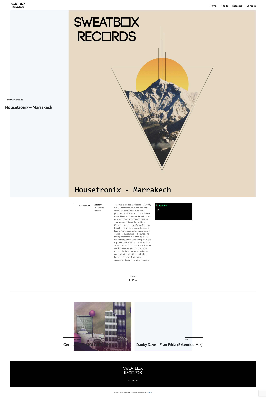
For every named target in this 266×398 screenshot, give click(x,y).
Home (212, 5)
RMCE (150, 392)
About (224, 5)
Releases (237, 5)
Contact (251, 5)
